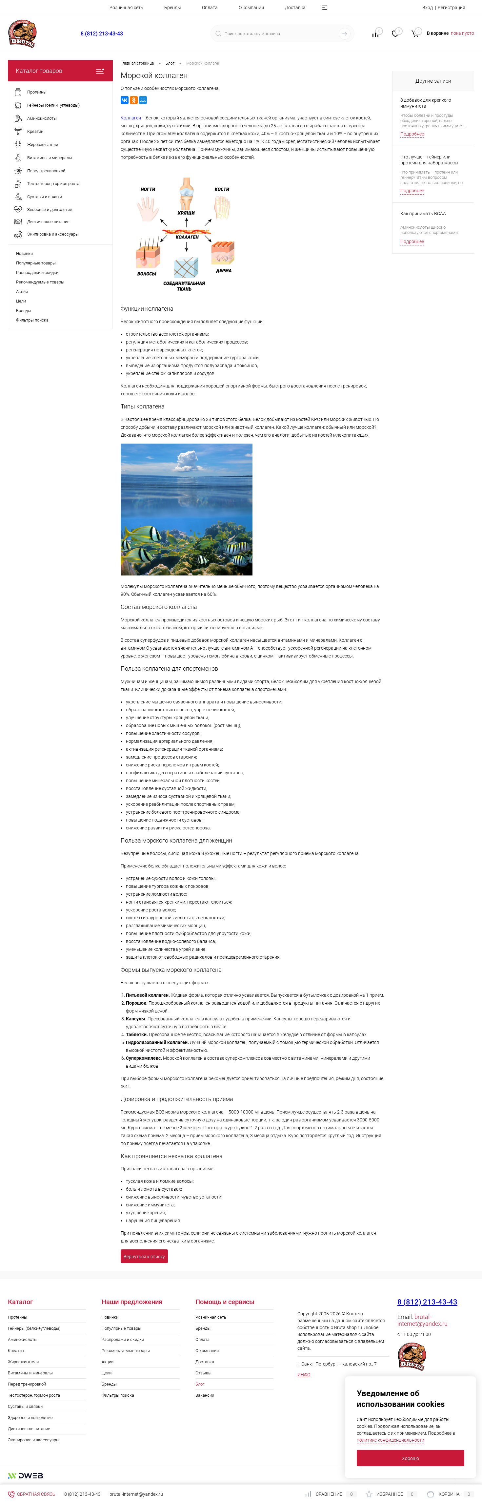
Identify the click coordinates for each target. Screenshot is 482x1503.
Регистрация (451, 7)
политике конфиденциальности (390, 1440)
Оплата (210, 7)
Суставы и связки (25, 1406)
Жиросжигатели (23, 1361)
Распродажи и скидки (37, 272)
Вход (427, 7)
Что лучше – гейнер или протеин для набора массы (429, 159)
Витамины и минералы (30, 1372)
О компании (251, 7)
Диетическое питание (29, 1428)
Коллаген (131, 117)
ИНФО (303, 1374)
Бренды (172, 7)
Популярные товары (36, 263)
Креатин (16, 1350)
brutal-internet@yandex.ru (422, 1320)
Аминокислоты (22, 1339)
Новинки (24, 253)
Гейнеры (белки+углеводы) (34, 1328)
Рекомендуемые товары (40, 282)
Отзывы (203, 1372)
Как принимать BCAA (423, 213)
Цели (21, 301)
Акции (22, 291)
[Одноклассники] (134, 100)
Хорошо (410, 1458)
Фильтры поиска (32, 320)
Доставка (295, 7)
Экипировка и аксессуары (33, 1439)
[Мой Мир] (143, 100)
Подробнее (412, 133)
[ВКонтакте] (125, 100)
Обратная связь (35, 1494)
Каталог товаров (39, 70)
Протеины (17, 1317)
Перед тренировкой (27, 1384)
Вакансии (204, 1395)
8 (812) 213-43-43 (102, 34)
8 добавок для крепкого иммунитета (425, 103)
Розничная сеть (126, 7)
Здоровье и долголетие (30, 1417)
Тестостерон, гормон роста (34, 1395)
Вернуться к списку (144, 1256)
